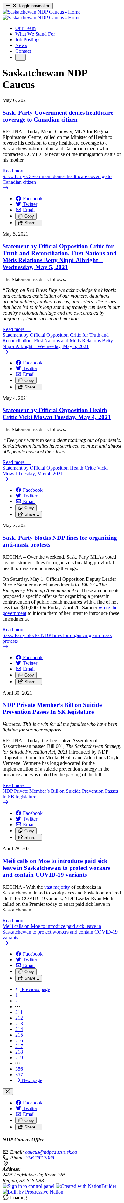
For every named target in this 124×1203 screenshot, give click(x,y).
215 (19, 1035)
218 (19, 1052)
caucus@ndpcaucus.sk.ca (51, 1152)
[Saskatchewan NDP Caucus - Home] (41, 14)
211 (19, 1012)
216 (19, 1040)
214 (19, 1029)
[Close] (8, 1091)
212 (19, 1017)
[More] (20, 57)
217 (19, 1046)
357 (19, 1074)
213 (19, 1023)
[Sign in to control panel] (29, 1186)
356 (19, 1069)
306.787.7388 (40, 1157)
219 (19, 1057)
